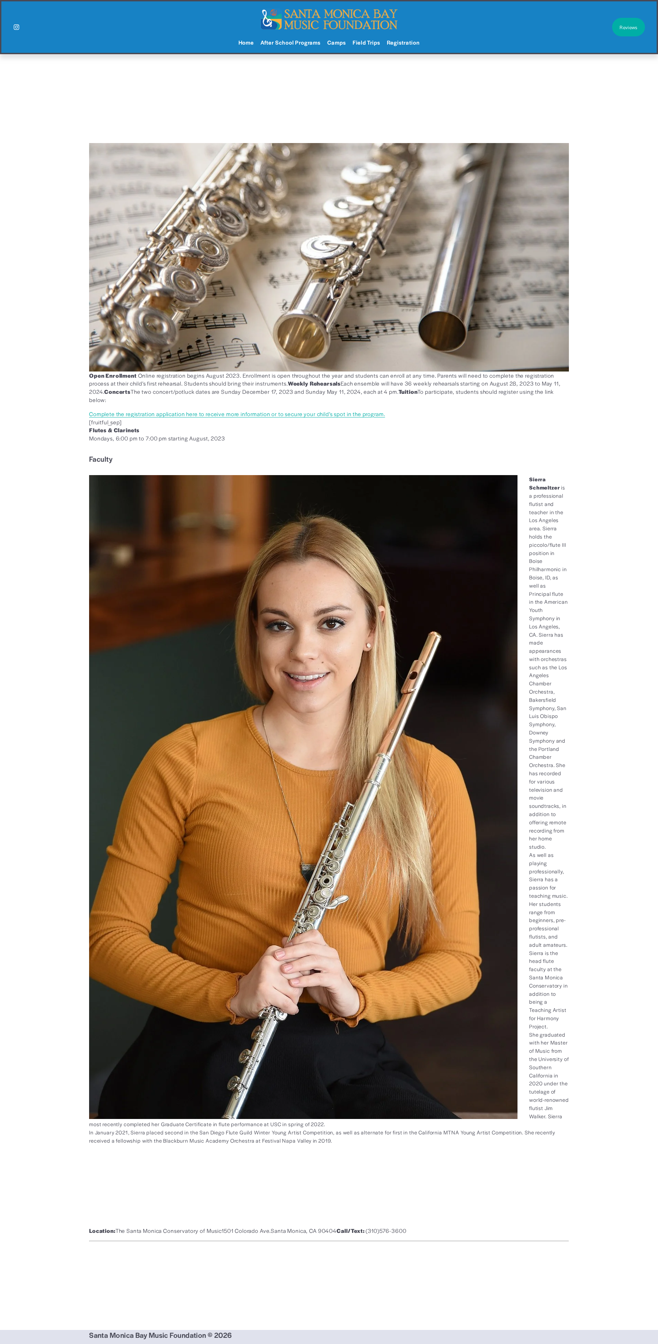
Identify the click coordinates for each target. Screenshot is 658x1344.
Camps (336, 42)
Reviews (628, 27)
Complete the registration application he (141, 414)
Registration (403, 42)
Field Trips (366, 42)
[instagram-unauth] (16, 27)
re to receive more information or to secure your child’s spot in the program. (289, 414)
